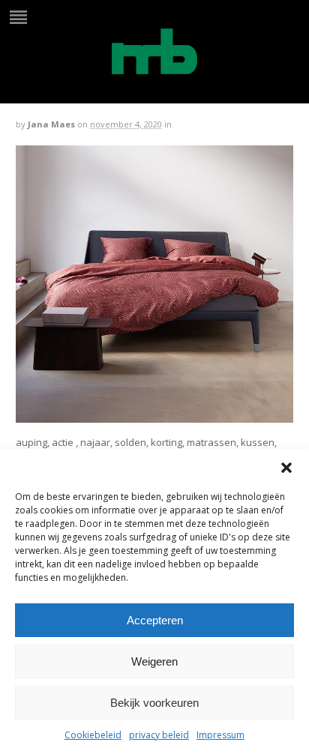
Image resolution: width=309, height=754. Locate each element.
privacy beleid (159, 735)
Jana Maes (51, 124)
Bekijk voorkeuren (154, 702)
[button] (286, 467)
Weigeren (154, 661)
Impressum (220, 735)
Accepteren (155, 620)
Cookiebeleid (93, 735)
